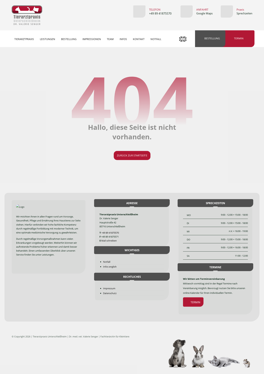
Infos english (110, 266)
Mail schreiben (109, 240)
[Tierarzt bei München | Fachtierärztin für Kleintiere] (27, 15)
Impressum (109, 288)
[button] (19, 265)
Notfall (106, 261)
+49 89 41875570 (110, 232)
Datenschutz (110, 293)
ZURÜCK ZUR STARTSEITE (132, 155)
